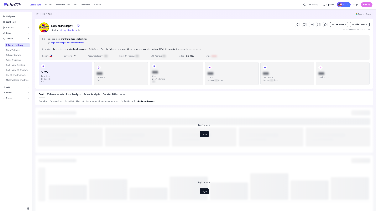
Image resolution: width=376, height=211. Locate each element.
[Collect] (325, 24)
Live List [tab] (80, 101)
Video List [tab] (69, 101)
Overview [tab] (43, 101)
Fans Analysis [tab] (56, 101)
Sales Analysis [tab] (92, 94)
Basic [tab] (42, 94)
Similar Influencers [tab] (146, 101)
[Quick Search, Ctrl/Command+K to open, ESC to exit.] (304, 4)
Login (356, 4)
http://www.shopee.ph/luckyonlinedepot (67, 42)
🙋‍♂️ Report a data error (363, 14)
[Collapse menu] (28, 208)
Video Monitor (361, 24)
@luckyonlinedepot (68, 30)
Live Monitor (340, 24)
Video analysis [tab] (55, 94)
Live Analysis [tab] (73, 94)
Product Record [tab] (128, 101)
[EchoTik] (12, 4)
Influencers (40, 14)
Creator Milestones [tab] (114, 94)
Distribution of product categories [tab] (102, 101)
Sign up (366, 4)
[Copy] (79, 30)
